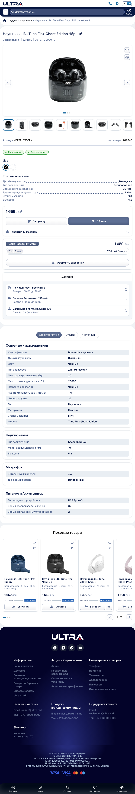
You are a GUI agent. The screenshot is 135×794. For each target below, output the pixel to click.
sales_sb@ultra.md (70, 713)
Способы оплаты (24, 690)
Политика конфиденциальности (27, 677)
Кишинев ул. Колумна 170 (23, 735)
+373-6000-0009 (105, 717)
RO (125, 3)
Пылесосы (95, 684)
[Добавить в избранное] (127, 50)
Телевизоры (96, 675)
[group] (49, 335)
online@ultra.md (31, 709)
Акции (55, 666)
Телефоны (95, 666)
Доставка (19, 670)
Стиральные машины (102, 689)
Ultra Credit (20, 695)
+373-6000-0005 (67, 718)
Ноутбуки (95, 670)
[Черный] (6, 167)
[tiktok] (71, 647)
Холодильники (98, 679)
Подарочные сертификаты (59, 672)
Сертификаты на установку (61, 680)
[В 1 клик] (109, 607)
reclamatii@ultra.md (101, 713)
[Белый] (13, 167)
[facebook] (54, 647)
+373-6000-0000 (29, 714)
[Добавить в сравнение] (127, 57)
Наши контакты (23, 666)
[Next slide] (127, 82)
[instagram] (63, 647)
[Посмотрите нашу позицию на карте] (117, 4)
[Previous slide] (110, 617)
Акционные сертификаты (67, 686)
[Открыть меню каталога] (5, 12)
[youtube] (80, 647)
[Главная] (13, 3)
